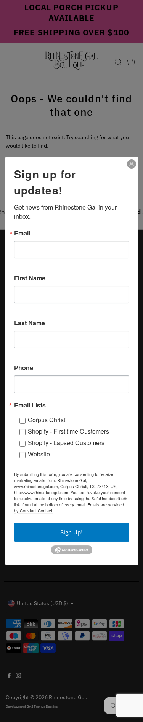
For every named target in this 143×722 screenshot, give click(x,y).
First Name (29, 278)
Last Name (29, 323)
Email (22, 233)
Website (39, 454)
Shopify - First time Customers (68, 431)
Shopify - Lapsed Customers (66, 442)
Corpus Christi (47, 419)
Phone (23, 368)
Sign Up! (71, 532)
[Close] (131, 164)
